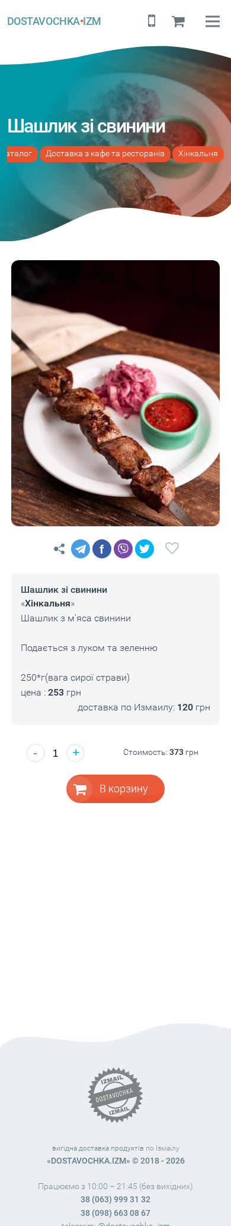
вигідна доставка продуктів (98, 1148)
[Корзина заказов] (178, 21)
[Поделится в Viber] (123, 548)
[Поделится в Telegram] (80, 548)
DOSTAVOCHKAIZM (54, 21)
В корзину (124, 788)
